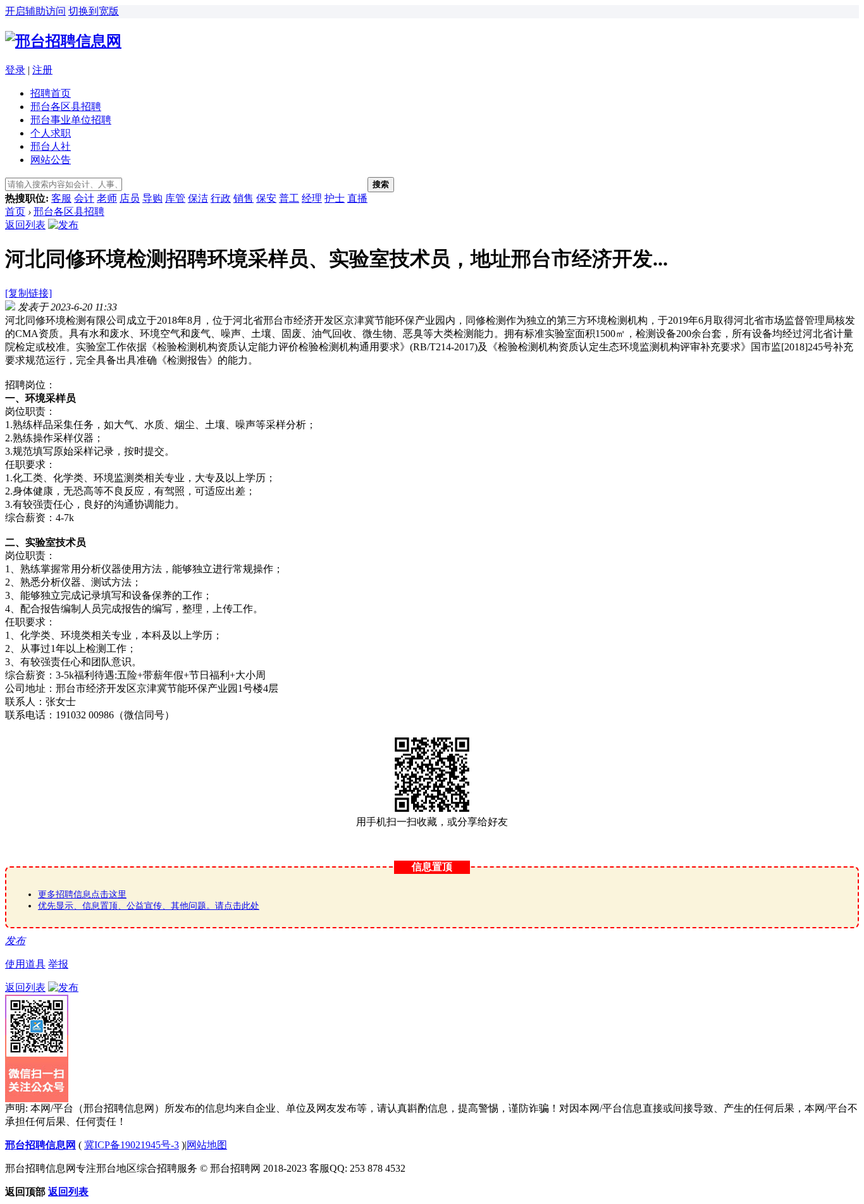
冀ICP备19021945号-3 (131, 1145)
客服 (61, 198)
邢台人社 (50, 146)
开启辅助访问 (35, 11)
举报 (58, 964)
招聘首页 (50, 93)
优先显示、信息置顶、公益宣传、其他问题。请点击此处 (148, 906)
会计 (84, 198)
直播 (357, 198)
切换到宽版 (93, 11)
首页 (15, 211)
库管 (175, 198)
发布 (15, 940)
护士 (334, 198)
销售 (243, 198)
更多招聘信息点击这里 (82, 894)
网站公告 (50, 159)
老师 (107, 198)
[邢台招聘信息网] (63, 41)
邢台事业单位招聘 (70, 119)
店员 (130, 198)
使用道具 (25, 964)
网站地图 (207, 1145)
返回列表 (25, 224)
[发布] (63, 224)
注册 (42, 69)
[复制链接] (28, 293)
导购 (152, 198)
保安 (266, 198)
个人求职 (50, 133)
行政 (221, 198)
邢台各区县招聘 (65, 106)
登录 (15, 69)
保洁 (198, 198)
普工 (289, 198)
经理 (312, 198)
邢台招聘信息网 (40, 1145)
